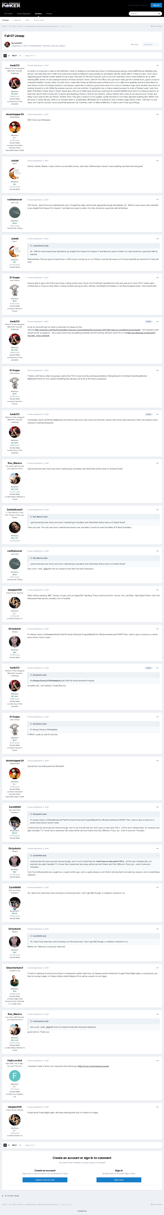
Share (135, 44)
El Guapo (15, 277)
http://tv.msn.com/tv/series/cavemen (94, 1066)
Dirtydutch (15, 628)
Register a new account (45, 1180)
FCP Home (8, 14)
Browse (38, 14)
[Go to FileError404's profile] (14, 1076)
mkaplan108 (15, 589)
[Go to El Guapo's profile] (14, 290)
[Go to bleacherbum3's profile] (14, 980)
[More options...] (157, 65)
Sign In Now (119, 1180)
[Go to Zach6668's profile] (14, 822)
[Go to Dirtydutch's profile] (14, 641)
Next (14, 56)
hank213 (18, 43)
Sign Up (156, 5)
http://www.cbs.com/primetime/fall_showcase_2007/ (85, 330)
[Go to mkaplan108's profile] (14, 602)
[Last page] (20, 55)
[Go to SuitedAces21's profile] (14, 527)
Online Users (39, 20)
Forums (5, 20)
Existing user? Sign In (137, 5)
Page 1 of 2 (29, 56)
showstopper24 (15, 114)
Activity (49, 14)
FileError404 (14, 1060)
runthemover (14, 199)
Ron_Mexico (15, 463)
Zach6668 (15, 807)
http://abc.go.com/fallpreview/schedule (123, 330)
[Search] (159, 14)
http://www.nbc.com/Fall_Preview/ (49, 330)
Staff (27, 20)
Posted (38, 65)
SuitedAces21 (15, 509)
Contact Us (82, 1211)
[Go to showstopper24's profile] (14, 127)
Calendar (17, 20)
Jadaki (15, 160)
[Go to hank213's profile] (7, 44)
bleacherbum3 (14, 967)
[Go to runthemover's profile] (14, 212)
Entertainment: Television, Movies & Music (47, 46)
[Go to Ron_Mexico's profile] (14, 478)
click (45, 569)
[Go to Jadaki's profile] (14, 173)
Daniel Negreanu (24, 14)
